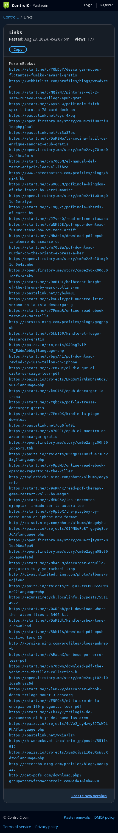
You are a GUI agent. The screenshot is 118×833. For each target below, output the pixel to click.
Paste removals (77, 817)
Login (88, 5)
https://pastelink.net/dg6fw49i (42, 425)
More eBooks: (58, 422)
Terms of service (17, 826)
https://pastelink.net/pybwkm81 (42, 293)
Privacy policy (46, 826)
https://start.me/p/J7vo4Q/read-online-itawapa (58, 219)
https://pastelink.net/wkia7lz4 (42, 735)
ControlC (11, 17)
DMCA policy (104, 817)
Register (106, 5)
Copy (18, 49)
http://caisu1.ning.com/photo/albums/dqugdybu (57, 523)
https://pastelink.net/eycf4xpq (42, 115)
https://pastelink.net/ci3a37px (42, 133)
